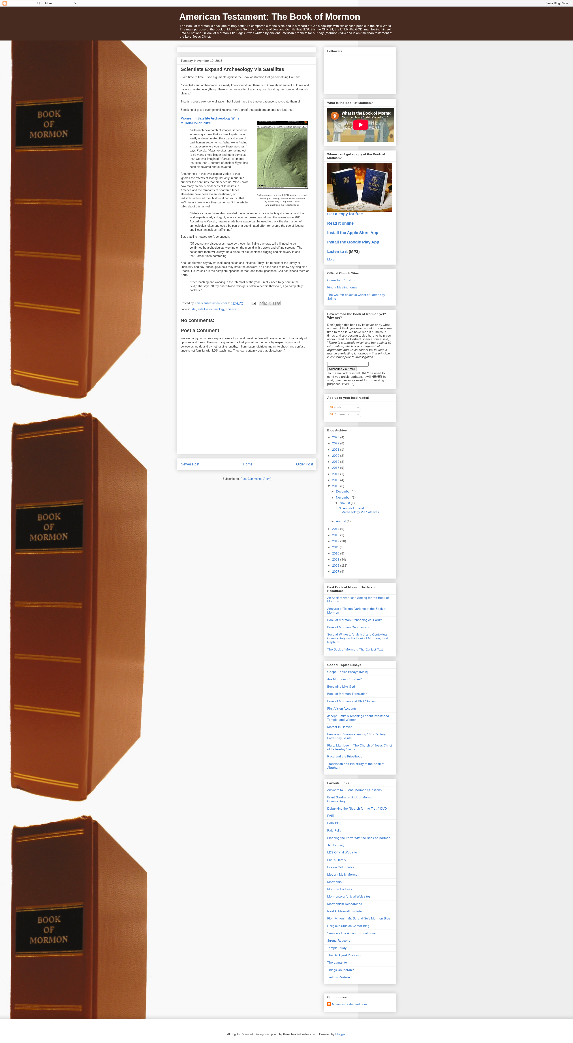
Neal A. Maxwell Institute (344, 911)
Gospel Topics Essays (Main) (347, 672)
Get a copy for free (345, 214)
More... (332, 259)
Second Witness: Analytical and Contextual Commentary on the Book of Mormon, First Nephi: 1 (357, 638)
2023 (336, 437)
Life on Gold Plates (340, 867)
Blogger (340, 1034)
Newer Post (190, 464)
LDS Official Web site (342, 852)
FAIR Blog (334, 823)
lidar (193, 309)
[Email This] (261, 303)
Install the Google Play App (353, 242)
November (344, 497)
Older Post (304, 464)
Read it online (340, 223)
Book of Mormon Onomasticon (348, 627)
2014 (336, 529)
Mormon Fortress (339, 889)
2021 (336, 449)
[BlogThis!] (265, 303)
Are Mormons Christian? (344, 679)
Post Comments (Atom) (256, 478)
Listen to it (337, 251)
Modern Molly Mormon (343, 874)
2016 (336, 480)
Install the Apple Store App (352, 232)
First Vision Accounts (342, 708)
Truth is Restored (339, 977)
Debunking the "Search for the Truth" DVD (357, 808)
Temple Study (336, 948)
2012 (336, 541)
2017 (336, 474)
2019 (336, 461)
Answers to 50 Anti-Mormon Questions (354, 790)
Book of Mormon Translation (347, 693)
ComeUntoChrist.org (341, 280)
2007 (336, 571)
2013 (336, 535)
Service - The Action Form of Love (351, 933)
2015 (336, 486)
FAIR (330, 815)
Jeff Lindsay (335, 845)
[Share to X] (270, 303)
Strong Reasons (338, 940)
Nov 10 (345, 503)
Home (247, 464)
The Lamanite (337, 962)
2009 (336, 559)
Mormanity (334, 882)
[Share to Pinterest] (278, 303)
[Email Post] (253, 303)
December (344, 491)
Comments (341, 414)
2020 (336, 455)
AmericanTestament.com (349, 1004)
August (341, 521)
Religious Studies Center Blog (348, 926)
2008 (336, 565)
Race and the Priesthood (344, 756)
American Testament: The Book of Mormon (269, 16)
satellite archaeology (211, 309)
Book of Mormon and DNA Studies (351, 701)
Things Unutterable (340, 970)
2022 (336, 443)
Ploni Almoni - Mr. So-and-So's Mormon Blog (358, 918)
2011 (336, 547)
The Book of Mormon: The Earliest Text (355, 649)
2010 (336, 553)
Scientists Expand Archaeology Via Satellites (359, 510)
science (231, 309)
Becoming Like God (341, 686)
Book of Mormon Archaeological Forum (355, 620)
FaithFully (334, 830)
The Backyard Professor (344, 955)
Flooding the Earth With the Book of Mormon (358, 838)
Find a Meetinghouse (342, 287)
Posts (337, 407)
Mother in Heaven (340, 727)
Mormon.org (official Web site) (348, 896)
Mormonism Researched (344, 904)
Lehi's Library (336, 860)
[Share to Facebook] (274, 303)
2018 (336, 467)
